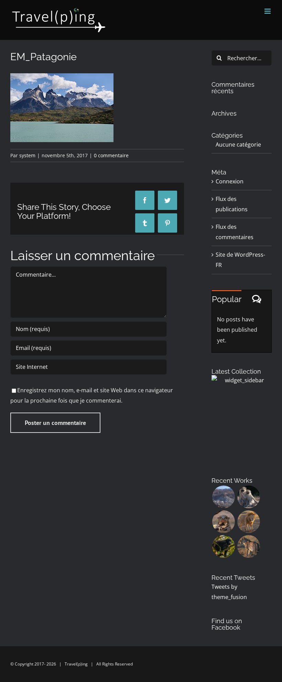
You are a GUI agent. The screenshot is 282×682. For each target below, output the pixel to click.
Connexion (229, 181)
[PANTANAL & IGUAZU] (223, 521)
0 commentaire (111, 155)
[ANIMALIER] (248, 546)
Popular (226, 299)
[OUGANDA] (223, 546)
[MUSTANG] (223, 496)
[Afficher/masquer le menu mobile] (268, 11)
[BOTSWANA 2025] (248, 496)
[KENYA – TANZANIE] (248, 521)
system (27, 155)
